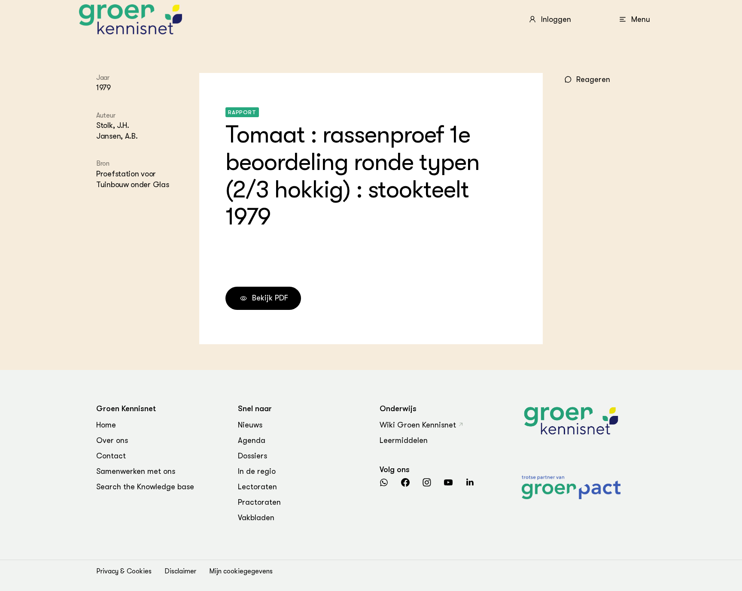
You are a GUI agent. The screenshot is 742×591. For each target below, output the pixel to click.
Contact (111, 456)
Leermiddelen (404, 440)
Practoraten (259, 502)
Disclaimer (180, 571)
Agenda (251, 440)
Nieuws (250, 425)
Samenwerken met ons (135, 471)
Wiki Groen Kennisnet (418, 425)
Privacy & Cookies (124, 571)
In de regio (257, 471)
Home (106, 425)
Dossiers (252, 456)
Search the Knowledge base (145, 486)
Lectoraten (257, 486)
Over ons (112, 440)
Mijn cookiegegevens (241, 571)
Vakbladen (256, 517)
